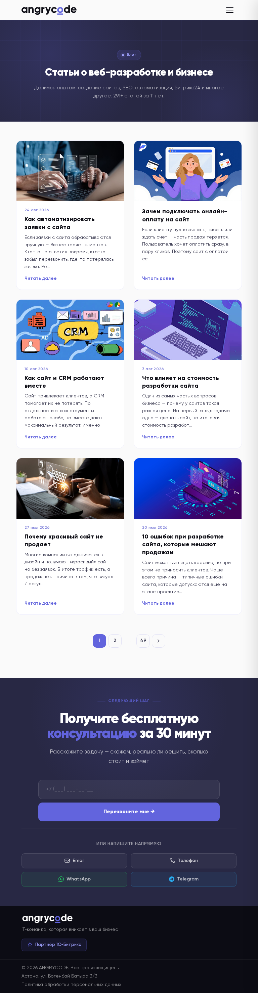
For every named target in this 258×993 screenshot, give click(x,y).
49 (143, 640)
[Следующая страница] (158, 641)
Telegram (188, 879)
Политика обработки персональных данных (71, 984)
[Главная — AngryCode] (49, 10)
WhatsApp (79, 879)
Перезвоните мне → (129, 812)
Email (78, 860)
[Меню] (229, 10)
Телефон (188, 860)
